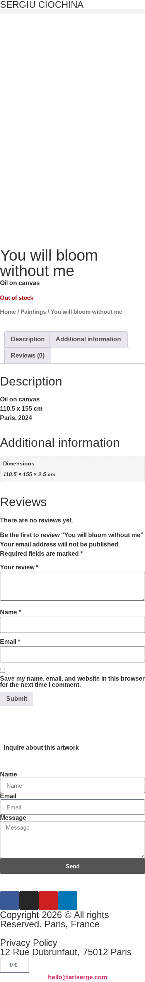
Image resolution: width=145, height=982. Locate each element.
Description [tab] (28, 339)
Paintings (33, 312)
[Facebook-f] (9, 900)
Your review (19, 567)
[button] (72, 11)
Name (10, 612)
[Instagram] (29, 900)
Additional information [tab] (88, 339)
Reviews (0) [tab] (27, 355)
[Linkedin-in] (67, 900)
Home (8, 312)
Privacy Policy (28, 942)
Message (13, 818)
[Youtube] (48, 900)
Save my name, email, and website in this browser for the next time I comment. (72, 682)
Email (10, 642)
